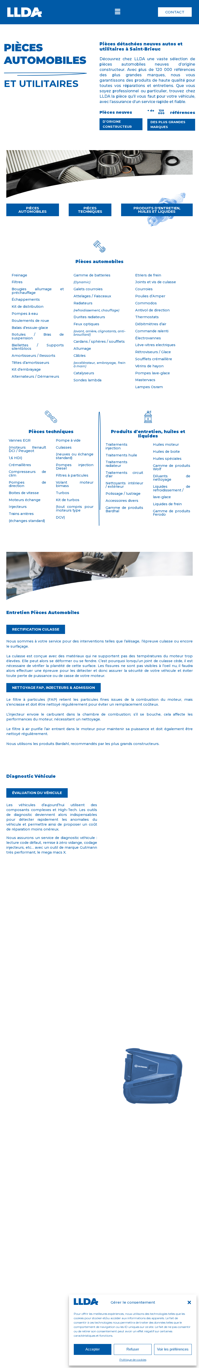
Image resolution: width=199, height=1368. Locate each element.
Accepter (92, 1349)
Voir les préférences (173, 1349)
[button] (189, 1302)
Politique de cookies (132, 1359)
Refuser (132, 1349)
